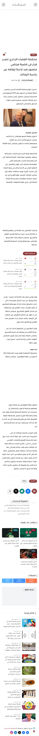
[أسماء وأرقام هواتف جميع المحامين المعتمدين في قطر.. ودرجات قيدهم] (29, 693)
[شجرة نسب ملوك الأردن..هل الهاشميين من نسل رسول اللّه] (29, 634)
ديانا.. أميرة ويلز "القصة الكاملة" (12, 718)
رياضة (34, 55)
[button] (28, 491)
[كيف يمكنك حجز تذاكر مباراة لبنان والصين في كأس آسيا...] (30, 261)
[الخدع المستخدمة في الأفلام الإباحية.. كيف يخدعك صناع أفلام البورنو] (29, 623)
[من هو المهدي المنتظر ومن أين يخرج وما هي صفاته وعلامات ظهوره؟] (29, 646)
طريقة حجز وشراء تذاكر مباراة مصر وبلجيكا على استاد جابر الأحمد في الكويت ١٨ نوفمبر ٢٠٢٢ (12, 660)
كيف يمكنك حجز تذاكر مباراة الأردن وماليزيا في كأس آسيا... (12, 274)
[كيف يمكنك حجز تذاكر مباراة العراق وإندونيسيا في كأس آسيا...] (30, 284)
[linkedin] (15, 732)
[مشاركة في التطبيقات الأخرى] (10, 491)
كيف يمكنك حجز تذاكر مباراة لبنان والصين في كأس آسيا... (12, 262)
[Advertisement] (19, 32)
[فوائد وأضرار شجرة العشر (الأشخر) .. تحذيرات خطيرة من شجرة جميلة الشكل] (29, 670)
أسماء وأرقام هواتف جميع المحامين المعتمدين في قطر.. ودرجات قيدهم (13, 695)
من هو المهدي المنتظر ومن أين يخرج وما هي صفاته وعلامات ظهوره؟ (12, 648)
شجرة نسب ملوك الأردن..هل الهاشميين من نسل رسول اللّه (13, 636)
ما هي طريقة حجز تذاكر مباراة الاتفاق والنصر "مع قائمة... (28, 543)
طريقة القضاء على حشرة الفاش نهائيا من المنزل (12, 683)
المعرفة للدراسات (27, 80)
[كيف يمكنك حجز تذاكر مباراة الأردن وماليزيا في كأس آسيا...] (30, 272)
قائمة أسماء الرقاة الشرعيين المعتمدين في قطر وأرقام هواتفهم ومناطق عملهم (12, 707)
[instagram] (11, 732)
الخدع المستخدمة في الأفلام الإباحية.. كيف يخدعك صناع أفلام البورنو (12, 624)
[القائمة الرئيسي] (35, 4)
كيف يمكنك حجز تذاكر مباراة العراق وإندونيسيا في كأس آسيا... (12, 286)
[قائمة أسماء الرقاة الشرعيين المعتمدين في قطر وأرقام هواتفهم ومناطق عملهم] (29, 705)
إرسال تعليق (29, 590)
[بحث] (3, 4)
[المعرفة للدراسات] (19, 4)
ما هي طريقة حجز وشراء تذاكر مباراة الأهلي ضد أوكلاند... (11, 543)
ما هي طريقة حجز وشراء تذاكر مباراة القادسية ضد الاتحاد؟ (29, 564)
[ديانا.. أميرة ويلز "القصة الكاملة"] (29, 717)
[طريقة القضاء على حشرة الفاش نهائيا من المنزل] (29, 682)
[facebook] (27, 732)
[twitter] (19, 732)
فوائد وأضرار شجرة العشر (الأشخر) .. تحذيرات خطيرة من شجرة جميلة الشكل (13, 672)
